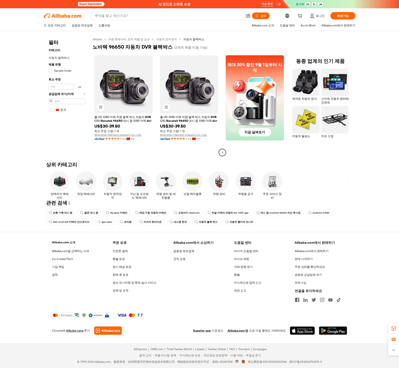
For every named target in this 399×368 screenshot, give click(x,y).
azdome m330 (321, 212)
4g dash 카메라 (118, 212)
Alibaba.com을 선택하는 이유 (70, 251)
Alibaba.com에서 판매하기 (312, 251)
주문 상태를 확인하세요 (310, 266)
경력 (55, 274)
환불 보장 (119, 259)
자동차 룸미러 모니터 (241, 221)
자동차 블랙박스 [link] (193, 39)
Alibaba (97, 39)
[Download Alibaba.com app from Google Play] (333, 330)
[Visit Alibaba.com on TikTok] (338, 299)
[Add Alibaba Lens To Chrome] (108, 330)
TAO (232, 349)
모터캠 (128, 221)
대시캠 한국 (180, 221)
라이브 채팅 (241, 259)
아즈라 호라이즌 (153, 221)
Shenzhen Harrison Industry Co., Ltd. (117, 135)
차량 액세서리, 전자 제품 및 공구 (129, 39)
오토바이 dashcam (189, 212)
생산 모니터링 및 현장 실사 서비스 (134, 282)
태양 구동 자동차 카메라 (152, 212)
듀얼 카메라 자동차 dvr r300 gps (230, 212)
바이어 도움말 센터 (246, 251)
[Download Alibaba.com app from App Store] (302, 330)
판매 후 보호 (120, 274)
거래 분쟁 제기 (243, 266)
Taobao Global (217, 349)
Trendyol (243, 349)
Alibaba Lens (75, 330)
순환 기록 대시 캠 (62, 212)
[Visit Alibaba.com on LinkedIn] (305, 299)
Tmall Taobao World (179, 349)
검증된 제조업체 (183, 251)
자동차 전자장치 (166, 39)
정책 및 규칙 (120, 290)
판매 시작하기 (304, 259)
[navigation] (67, 96)
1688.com (156, 349)
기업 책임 (58, 266)
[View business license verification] (237, 362)
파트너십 (300, 282)
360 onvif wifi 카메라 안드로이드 (71, 221)
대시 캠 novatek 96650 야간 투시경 (280, 212)
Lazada (199, 349)
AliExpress (140, 349)
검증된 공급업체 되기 (308, 274)
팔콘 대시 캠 (91, 212)
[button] (247, 15)
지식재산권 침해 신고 (247, 282)
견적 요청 (179, 259)
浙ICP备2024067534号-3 (305, 361)
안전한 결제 (120, 251)
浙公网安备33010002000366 (267, 361)
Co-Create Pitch (62, 259)
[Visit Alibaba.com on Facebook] (297, 299)
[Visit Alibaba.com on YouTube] (330, 299)
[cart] (301, 16)
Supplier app (202, 330)
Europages (260, 349)
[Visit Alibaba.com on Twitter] (313, 299)
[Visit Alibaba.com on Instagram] (322, 299)
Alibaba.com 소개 (63, 242)
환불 (237, 274)
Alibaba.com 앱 (238, 330)
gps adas (107, 221)
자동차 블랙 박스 (208, 221)
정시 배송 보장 (122, 266)
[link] (393, 328)
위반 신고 (240, 290)
